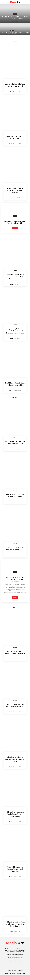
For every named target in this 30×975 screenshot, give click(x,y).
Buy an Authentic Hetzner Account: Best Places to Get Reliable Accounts (15, 277)
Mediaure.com (14, 973)
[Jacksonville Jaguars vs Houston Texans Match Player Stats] (15, 846)
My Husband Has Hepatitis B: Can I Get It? (15, 137)
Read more (15, 227)
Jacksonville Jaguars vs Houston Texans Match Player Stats (15, 869)
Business (15, 270)
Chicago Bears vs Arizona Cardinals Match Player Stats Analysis (15, 814)
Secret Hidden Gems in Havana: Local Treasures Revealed (15, 190)
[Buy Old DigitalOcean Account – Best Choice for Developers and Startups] (15, 308)
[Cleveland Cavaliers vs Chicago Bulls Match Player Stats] (15, 736)
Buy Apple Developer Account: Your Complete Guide (15, 222)
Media (15, 13)
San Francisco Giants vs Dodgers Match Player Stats (15, 652)
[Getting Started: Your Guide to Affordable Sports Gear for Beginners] (15, 901)
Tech (15, 215)
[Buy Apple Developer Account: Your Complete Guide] (15, 210)
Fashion (15, 80)
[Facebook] (9, 961)
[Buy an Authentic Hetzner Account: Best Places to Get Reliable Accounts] (15, 254)
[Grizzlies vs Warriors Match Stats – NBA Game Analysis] (15, 683)
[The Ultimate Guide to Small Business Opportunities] (15, 362)
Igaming (12, 30)
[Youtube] (20, 961)
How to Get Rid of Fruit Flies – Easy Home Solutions (15, 442)
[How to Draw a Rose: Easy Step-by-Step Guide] (15, 474)
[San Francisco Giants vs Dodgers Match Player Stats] (15, 631)
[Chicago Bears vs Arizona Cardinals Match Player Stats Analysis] (15, 791)
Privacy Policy (13, 969)
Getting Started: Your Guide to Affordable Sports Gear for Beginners (15, 924)
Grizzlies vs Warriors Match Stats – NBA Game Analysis (15, 705)
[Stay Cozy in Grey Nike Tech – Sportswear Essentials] (15, 63)
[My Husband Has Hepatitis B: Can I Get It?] (15, 115)
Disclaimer (10, 970)
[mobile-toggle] (2, 2)
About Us (6, 969)
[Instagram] (13, 961)
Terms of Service (18, 970)
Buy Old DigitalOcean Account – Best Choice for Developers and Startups (15, 331)
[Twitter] (17, 961)
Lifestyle (15, 437)
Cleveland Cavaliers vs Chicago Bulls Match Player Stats (15, 759)
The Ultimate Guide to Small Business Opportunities (15, 384)
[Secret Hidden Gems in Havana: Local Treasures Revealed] (15, 167)
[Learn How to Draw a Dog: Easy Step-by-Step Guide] (15, 527)
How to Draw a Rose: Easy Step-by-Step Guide (15, 495)
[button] (28, 2)
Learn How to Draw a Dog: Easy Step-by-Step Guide (15, 548)
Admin (11, 91)
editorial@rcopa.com (17, 957)
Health (15, 132)
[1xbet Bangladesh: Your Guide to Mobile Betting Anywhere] (12, 29)
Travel (15, 184)
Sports (15, 647)
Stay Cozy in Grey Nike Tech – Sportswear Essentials (15, 85)
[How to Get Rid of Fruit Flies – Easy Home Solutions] (15, 421)
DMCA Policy (22, 969)
